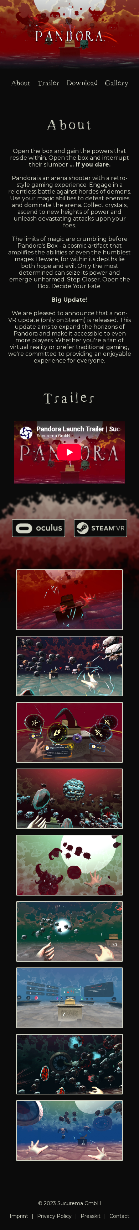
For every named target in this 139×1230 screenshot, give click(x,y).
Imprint (19, 1216)
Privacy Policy (54, 1216)
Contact (119, 1216)
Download (82, 83)
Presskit (91, 1216)
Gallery (116, 83)
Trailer (48, 83)
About (20, 83)
